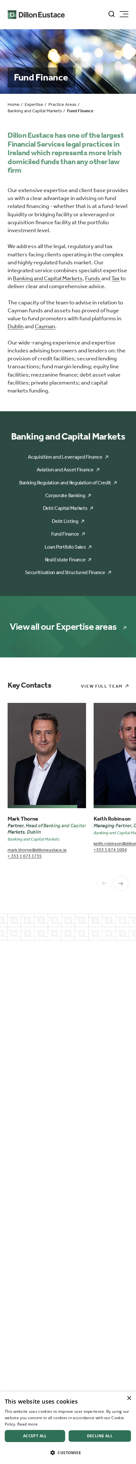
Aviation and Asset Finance (65, 470)
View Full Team (102, 686)
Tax (115, 278)
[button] (68, 1453)
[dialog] (68, 1427)
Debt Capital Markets (65, 508)
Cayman (45, 326)
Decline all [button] (100, 1436)
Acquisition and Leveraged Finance (65, 457)
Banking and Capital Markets (48, 278)
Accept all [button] (35, 1436)
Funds (93, 278)
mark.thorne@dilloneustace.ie (37, 850)
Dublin (16, 326)
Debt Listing (65, 521)
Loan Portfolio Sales (65, 547)
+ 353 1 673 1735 (25, 856)
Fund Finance (65, 534)
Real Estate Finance (65, 560)
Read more (27, 1424)
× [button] (129, 1398)
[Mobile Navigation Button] (124, 14)
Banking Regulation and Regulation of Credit (65, 483)
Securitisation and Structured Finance (65, 572)
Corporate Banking (65, 495)
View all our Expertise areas (63, 626)
